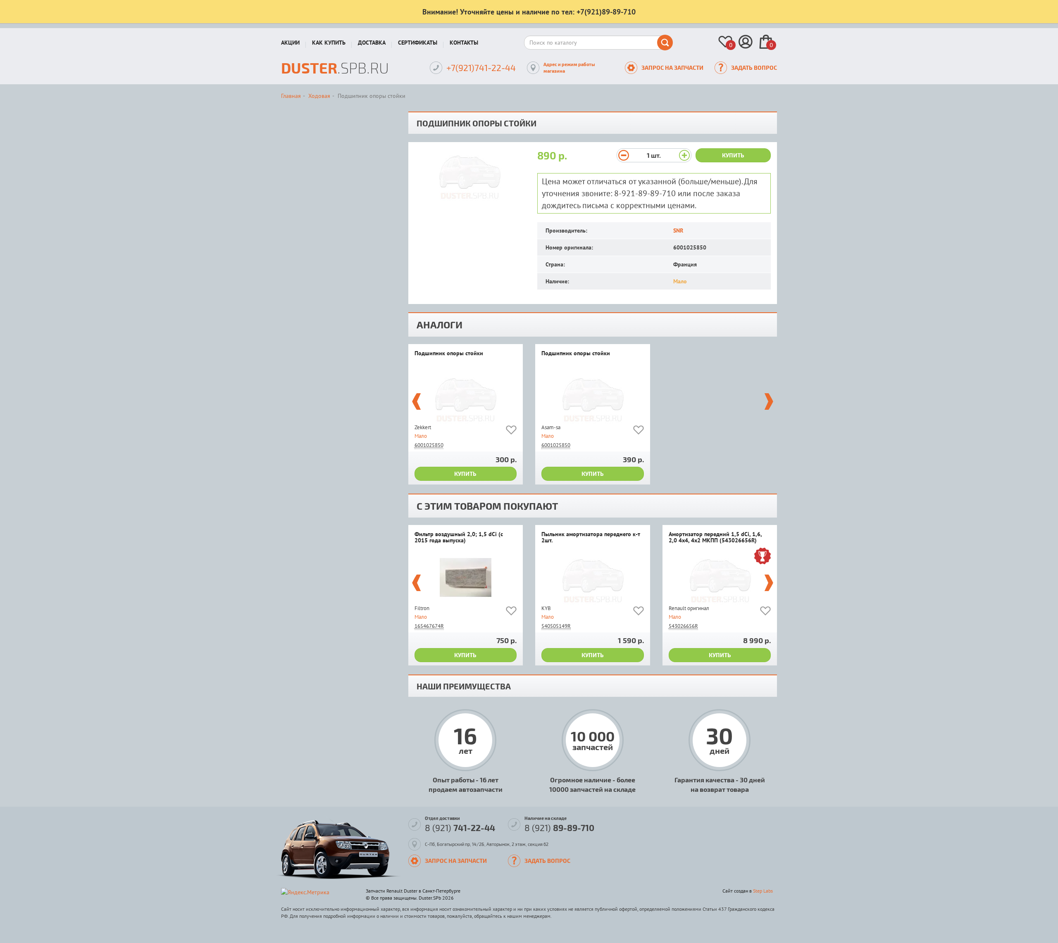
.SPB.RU (335, 67)
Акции (290, 42)
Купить (733, 155)
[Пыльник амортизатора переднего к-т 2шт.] (592, 577)
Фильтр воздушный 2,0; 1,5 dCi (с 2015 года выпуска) (459, 537)
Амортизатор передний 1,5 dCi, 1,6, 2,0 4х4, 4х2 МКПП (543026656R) (715, 537)
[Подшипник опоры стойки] (466, 397)
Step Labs (763, 891)
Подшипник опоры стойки (449, 353)
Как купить (329, 42)
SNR (678, 230)
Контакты (464, 42)
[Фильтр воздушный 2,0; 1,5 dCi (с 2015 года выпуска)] (466, 577)
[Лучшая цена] (762, 557)
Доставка (372, 42)
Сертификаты (417, 42)
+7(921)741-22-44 (481, 67)
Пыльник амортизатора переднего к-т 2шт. (590, 537)
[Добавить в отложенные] (511, 431)
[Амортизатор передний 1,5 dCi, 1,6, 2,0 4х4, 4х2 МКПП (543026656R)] (720, 577)
